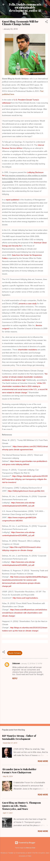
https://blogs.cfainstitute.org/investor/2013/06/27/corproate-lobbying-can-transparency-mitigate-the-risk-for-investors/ (25, 479)
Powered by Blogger (26, 842)
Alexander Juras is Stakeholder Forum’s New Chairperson (19, 771)
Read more (43, 761)
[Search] (46, 5)
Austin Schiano (14, 653)
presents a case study (28, 303)
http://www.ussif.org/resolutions (25, 598)
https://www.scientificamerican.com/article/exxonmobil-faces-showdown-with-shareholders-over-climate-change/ (24, 613)
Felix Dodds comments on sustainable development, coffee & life (25, 8)
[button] (46, 22)
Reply (14, 678)
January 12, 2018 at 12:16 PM (31, 663)
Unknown (16, 663)
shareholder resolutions (27, 350)
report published (12, 200)
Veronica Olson (30, 848)
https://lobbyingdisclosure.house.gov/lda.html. (26, 491)
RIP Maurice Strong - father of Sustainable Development (19, 737)
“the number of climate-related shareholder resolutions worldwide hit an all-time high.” (24, 377)
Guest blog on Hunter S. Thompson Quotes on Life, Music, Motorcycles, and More (21, 806)
